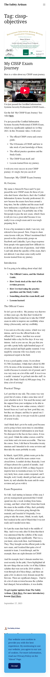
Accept (14, 666)
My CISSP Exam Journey (18, 65)
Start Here (16, 596)
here (11, 115)
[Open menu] (44, 4)
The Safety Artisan (15, 4)
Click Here (17, 593)
